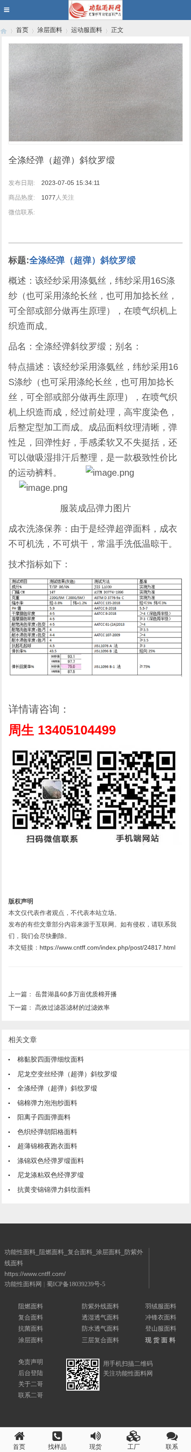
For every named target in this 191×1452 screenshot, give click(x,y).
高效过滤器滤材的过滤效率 (72, 1007)
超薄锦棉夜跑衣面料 (47, 1146)
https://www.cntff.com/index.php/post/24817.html (107, 947)
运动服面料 (86, 29)
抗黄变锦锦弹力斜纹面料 (54, 1189)
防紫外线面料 (100, 1306)
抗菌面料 (30, 1328)
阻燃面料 (30, 1306)
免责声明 (30, 1361)
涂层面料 (49, 29)
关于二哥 (30, 1384)
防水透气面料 (100, 1328)
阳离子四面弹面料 (44, 1117)
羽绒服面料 (160, 1306)
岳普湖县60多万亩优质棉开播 (76, 994)
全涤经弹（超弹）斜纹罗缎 (57, 1088)
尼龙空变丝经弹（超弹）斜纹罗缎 (67, 1074)
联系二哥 (30, 1395)
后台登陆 (30, 1372)
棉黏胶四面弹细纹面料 (50, 1059)
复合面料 (30, 1317)
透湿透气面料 (100, 1317)
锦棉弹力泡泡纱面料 (47, 1103)
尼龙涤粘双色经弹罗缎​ (50, 1175)
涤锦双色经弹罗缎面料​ (50, 1160)
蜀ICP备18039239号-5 (76, 1284)
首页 (22, 29)
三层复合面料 (100, 1340)
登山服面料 (160, 1328)
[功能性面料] (3, 30)
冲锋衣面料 (160, 1317)
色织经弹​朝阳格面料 (47, 1131)
